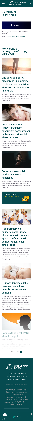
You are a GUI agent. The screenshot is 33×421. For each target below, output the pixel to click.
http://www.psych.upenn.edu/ (16, 36)
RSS (22, 404)
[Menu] (3, 3)
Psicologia (21, 373)
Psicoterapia (11, 376)
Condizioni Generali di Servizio (20, 402)
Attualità (24, 379)
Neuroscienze (21, 376)
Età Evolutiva (12, 373)
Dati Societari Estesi (15, 404)
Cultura (17, 379)
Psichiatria (9, 379)
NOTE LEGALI (7, 402)
